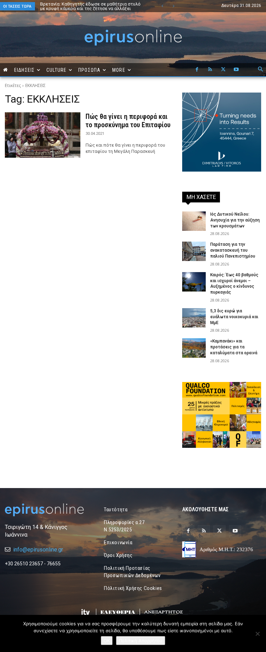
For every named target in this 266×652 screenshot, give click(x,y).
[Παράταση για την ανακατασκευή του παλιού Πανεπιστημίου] (194, 251)
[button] (260, 69)
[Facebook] (197, 70)
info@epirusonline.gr (38, 549)
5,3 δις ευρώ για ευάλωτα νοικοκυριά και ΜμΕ (234, 316)
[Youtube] (236, 70)
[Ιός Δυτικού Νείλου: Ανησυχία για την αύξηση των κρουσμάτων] (194, 221)
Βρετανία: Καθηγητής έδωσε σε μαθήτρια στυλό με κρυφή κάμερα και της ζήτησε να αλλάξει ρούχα (90, 8)
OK (107, 640)
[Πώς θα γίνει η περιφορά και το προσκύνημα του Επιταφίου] (42, 135)
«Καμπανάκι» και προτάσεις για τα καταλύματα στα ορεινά (233, 347)
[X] (223, 70)
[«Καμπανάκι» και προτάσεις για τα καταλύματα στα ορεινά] (194, 348)
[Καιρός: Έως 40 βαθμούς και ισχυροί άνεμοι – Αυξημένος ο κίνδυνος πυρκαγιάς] (194, 282)
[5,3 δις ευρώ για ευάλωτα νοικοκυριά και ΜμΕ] (194, 318)
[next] (173, 6)
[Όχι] (257, 633)
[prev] (162, 6)
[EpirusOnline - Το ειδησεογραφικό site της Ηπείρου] (133, 37)
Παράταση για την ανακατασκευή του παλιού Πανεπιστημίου (232, 250)
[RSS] (210, 70)
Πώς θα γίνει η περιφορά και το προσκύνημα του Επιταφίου (128, 120)
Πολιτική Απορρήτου (140, 640)
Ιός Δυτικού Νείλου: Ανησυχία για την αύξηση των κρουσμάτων (235, 220)
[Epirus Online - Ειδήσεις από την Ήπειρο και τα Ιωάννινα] (44, 509)
